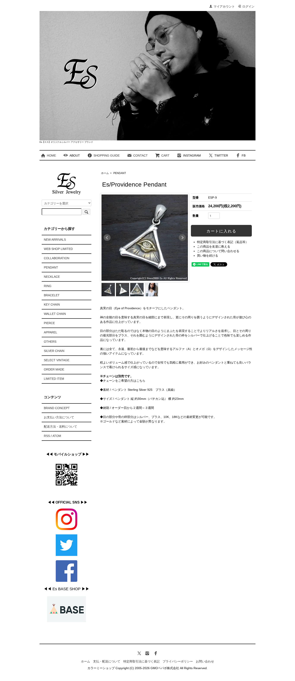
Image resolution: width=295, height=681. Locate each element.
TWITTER (221, 155)
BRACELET (52, 295)
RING (47, 286)
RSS (47, 436)
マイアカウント (224, 6)
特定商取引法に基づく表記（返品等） (222, 242)
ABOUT (75, 155)
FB (244, 155)
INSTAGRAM (192, 155)
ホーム (105, 173)
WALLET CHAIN (55, 313)
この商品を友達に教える (213, 246)
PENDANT (119, 173)
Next (182, 237)
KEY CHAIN (52, 304)
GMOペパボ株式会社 (165, 668)
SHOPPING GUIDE (107, 155)
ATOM (56, 436)
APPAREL (50, 332)
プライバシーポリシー (178, 661)
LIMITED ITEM (54, 378)
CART (165, 155)
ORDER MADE (54, 369)
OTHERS (50, 341)
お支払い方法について (59, 417)
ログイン (248, 6)
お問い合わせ (205, 661)
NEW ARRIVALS (55, 239)
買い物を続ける (207, 255)
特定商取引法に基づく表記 (141, 661)
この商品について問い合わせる (218, 251)
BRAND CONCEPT (57, 408)
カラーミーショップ (101, 668)
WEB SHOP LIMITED (58, 249)
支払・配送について (106, 661)
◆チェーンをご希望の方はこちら (122, 380)
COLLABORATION (56, 258)
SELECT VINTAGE (56, 360)
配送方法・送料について (60, 426)
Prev (107, 237)
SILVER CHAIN (54, 351)
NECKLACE (52, 276)
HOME (51, 155)
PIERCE (49, 323)
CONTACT (140, 155)
